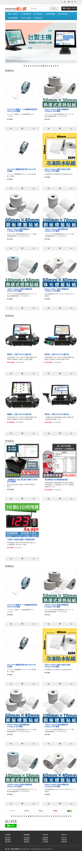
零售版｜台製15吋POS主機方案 (57, 414)
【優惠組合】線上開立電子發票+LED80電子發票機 (22, 480)
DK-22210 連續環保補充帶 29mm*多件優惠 (21, 170)
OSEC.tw (49, 849)
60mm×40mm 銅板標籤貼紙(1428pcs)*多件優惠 (18, 230)
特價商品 (45, 840)
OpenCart (42, 849)
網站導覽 (8, 842)
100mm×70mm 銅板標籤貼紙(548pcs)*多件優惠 (56, 230)
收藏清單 (64, 842)
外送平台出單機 (26, 18)
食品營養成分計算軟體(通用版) (56, 479)
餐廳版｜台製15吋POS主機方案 (19, 414)
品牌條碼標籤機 (50, 14)
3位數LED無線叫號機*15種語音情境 (21, 539)
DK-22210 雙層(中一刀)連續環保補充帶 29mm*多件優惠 (22, 110)
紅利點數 (45, 842)
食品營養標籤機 (13, 18)
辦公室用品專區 (63, 14)
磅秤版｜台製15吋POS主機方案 (57, 354)
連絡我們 (8, 840)
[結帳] (75, 2)
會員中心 (64, 838)
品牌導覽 (45, 838)
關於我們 (8, 838)
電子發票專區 (38, 14)
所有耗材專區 (38, 18)
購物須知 (26, 840)
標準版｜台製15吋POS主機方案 (19, 354)
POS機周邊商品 (26, 14)
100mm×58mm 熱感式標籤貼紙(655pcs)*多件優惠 (19, 290)
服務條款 (26, 842)
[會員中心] (65, 2)
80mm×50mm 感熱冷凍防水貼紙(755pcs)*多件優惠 (57, 170)
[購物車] (72, 2)
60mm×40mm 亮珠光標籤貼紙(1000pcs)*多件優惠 (57, 290)
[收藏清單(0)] (69, 2)
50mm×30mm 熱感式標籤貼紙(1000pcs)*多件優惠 (57, 110)
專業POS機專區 (13, 14)
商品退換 (26, 838)
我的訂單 (64, 840)
